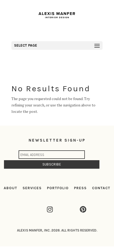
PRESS (80, 188)
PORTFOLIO (58, 188)
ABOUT (10, 188)
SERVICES (32, 188)
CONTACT (101, 188)
